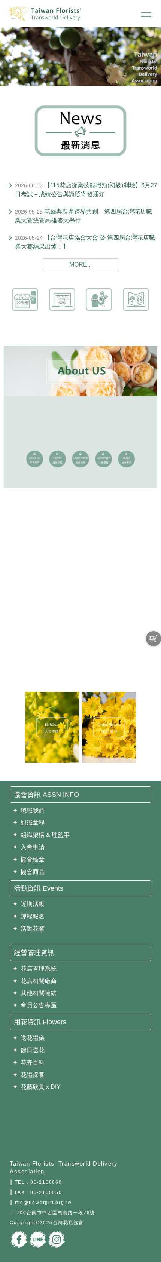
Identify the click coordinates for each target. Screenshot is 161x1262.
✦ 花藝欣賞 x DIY (37, 1087)
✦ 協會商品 (29, 872)
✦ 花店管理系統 (35, 968)
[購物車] (153, 638)
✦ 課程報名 (29, 916)
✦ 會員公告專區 (35, 1005)
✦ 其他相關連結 (35, 993)
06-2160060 (46, 1182)
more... (80, 264)
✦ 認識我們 (29, 810)
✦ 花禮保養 (29, 1075)
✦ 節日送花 (29, 1050)
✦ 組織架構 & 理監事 (41, 835)
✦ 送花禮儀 (29, 1038)
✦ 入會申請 (29, 847)
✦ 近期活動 (29, 904)
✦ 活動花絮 (29, 928)
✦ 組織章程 (29, 822)
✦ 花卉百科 (29, 1062)
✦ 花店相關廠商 (35, 981)
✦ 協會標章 (29, 859)
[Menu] (146, 16)
